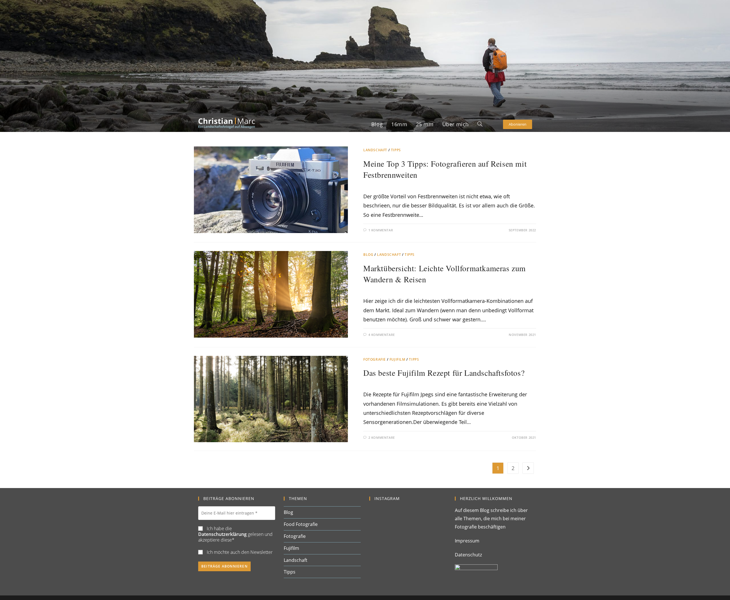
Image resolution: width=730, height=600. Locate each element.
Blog (368, 254)
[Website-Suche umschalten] (480, 124)
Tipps (396, 150)
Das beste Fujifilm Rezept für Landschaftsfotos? (443, 372)
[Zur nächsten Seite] (528, 468)
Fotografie (374, 359)
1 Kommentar (380, 230)
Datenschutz (468, 555)
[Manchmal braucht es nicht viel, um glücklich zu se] (407, 531)
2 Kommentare (381, 437)
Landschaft (375, 150)
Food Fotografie (301, 524)
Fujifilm (397, 359)
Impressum (467, 541)
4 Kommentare (381, 334)
